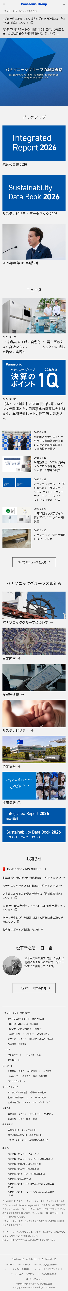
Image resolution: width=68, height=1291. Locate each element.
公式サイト (37, 1239)
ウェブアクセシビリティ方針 (47, 1269)
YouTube (30, 1258)
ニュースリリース (18, 1239)
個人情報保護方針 (49, 1273)
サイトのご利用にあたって (46, 1264)
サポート (10, 1264)
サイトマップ (24, 1264)
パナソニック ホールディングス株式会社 (20, 11)
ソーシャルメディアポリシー (24, 1273)
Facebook (16, 1258)
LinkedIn (49, 1258)
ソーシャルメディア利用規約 (17, 1269)
